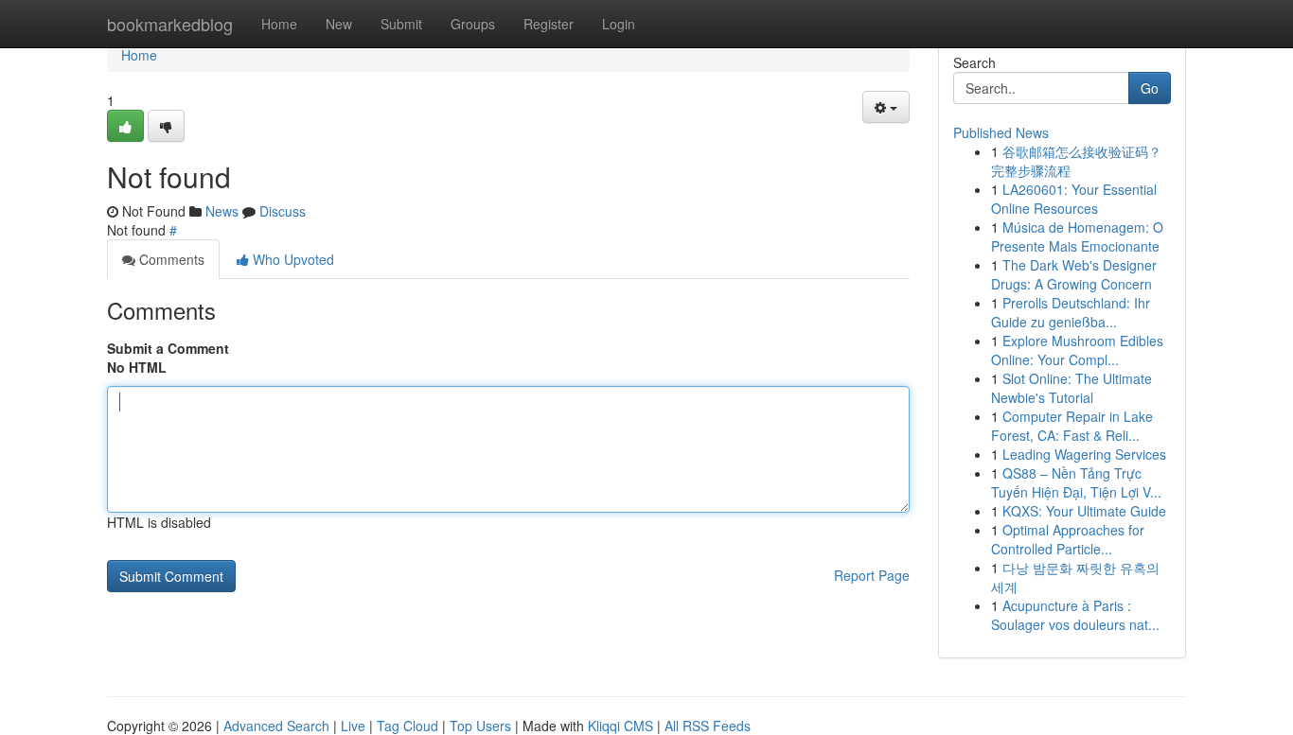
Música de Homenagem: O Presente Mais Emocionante (1077, 236)
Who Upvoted (291, 259)
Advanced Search (276, 725)
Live (353, 725)
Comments (169, 259)
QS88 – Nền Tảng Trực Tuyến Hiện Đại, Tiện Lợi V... (1076, 482)
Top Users (480, 725)
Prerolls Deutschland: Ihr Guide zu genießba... (1070, 312)
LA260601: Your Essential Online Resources (1074, 199)
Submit (401, 23)
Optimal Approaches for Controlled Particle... (1067, 539)
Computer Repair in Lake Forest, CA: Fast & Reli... (1072, 426)
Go (1150, 88)
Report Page (872, 575)
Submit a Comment (168, 348)
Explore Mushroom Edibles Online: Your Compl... (1077, 350)
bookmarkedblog (170, 23)
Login (618, 23)
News (222, 210)
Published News (1001, 132)
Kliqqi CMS (620, 725)
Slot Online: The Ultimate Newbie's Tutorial (1071, 388)
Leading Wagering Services (1084, 454)
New (339, 23)
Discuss (282, 210)
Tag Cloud (407, 725)
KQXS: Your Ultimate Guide (1084, 510)
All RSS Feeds (707, 725)
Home (279, 23)
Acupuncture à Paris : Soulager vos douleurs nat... (1075, 615)
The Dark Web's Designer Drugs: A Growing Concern (1074, 274)
